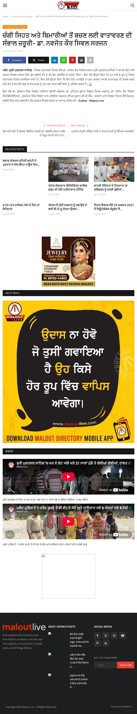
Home (5, 16)
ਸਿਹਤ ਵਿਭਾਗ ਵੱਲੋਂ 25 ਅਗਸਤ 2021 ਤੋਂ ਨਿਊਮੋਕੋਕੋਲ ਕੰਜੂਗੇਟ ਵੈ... (114, 207)
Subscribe (126, 665)
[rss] (105, 643)
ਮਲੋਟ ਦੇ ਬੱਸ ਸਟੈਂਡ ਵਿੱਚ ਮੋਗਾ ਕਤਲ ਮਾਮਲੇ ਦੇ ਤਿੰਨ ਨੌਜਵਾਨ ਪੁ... (79, 660)
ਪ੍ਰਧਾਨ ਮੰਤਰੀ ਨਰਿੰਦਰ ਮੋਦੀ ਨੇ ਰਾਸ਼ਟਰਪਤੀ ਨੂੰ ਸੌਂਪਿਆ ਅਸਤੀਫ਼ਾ (102, 131)
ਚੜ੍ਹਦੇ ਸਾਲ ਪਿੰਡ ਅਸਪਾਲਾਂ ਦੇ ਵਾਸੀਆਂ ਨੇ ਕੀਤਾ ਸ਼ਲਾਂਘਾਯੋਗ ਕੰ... (79, 681)
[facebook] (97, 635)
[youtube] (122, 635)
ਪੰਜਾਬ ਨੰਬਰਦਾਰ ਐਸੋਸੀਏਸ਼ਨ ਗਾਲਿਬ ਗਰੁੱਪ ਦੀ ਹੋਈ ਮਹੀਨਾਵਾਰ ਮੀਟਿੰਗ (67, 187)
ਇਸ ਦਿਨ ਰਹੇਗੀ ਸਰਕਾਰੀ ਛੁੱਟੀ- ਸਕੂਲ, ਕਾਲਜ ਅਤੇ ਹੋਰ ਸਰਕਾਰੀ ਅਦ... (79, 640)
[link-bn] (68, 261)
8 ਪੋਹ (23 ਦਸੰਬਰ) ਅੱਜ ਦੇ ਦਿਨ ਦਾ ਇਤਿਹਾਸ (21, 207)
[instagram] (114, 635)
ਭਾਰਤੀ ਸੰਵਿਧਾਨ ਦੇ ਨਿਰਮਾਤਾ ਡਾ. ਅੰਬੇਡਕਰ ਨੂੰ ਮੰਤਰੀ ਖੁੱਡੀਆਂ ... (111, 187)
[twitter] (105, 635)
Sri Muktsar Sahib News (22, 16)
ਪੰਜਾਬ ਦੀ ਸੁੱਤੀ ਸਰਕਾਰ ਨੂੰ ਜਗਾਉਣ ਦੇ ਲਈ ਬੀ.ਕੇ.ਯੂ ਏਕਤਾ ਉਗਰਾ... (67, 207)
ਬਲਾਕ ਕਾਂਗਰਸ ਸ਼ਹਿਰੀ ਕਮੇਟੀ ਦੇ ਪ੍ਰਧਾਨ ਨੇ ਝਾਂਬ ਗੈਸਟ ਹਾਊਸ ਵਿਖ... (21, 162)
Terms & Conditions (121, 706)
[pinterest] (97, 643)
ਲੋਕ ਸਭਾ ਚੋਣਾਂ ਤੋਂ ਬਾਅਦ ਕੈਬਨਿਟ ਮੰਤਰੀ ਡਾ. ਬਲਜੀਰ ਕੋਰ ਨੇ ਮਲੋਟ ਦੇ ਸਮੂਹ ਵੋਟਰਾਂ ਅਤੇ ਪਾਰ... (34, 133)
